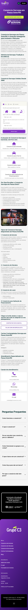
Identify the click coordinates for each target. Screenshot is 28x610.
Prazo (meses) (6, 123)
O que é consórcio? (8, 427)
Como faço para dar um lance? (12, 465)
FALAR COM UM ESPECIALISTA (14, 327)
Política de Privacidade (7, 586)
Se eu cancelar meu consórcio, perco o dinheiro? (12, 436)
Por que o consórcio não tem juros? (11, 474)
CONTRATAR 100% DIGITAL (14, 17)
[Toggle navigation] (18, 3)
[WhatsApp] (14, 603)
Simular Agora (14, 131)
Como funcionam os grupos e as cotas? (13, 447)
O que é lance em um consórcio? (13, 456)
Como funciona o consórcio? (11, 418)
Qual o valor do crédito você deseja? (11, 114)
